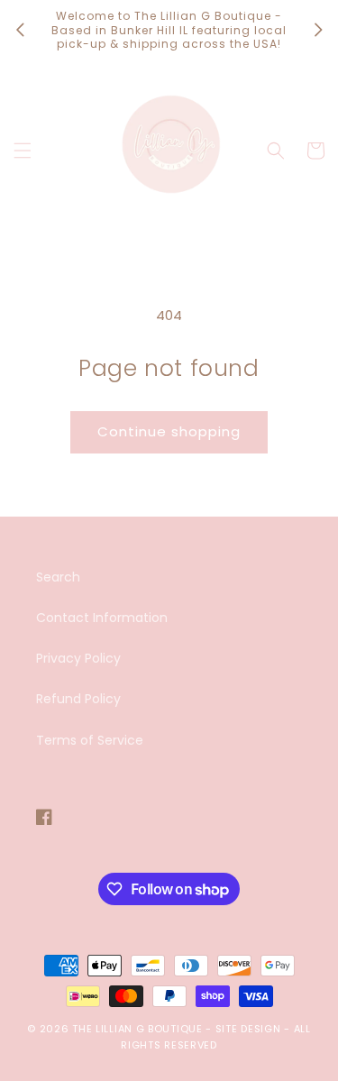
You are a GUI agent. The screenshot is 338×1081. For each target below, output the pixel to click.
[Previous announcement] (20, 30)
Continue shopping (169, 431)
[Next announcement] (318, 30)
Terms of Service (89, 740)
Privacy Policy (78, 658)
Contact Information (102, 618)
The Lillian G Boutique (137, 1028)
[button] (22, 150)
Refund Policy (78, 699)
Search (58, 577)
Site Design (248, 1028)
